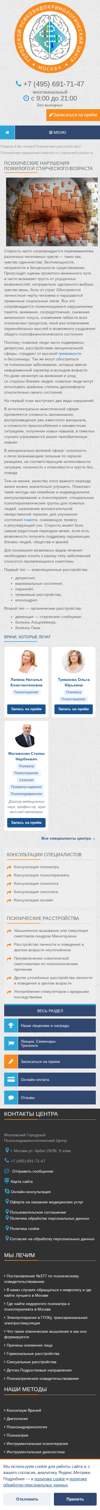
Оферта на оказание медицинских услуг (46, 1202)
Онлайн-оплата (35, 1079)
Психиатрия (17, 1435)
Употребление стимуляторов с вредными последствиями (51, 994)
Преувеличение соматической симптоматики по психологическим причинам (46, 963)
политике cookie (49, 1478)
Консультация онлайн (33, 900)
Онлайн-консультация (30, 1191)
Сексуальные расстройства (31, 1362)
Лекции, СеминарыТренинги (38, 1043)
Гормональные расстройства (32, 1353)
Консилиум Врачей (23, 1410)
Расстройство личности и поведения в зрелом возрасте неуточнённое (49, 947)
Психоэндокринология (26, 1427)
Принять (75, 1499)
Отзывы (28, 1097)
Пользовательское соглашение (38, 1212)
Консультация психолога (36, 883)
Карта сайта (21, 1181)
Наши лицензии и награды (45, 1025)
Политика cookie (24, 1228)
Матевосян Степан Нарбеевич (26, 756)
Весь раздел (50, 1011)
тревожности (69, 353)
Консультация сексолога (36, 891)
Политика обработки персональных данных (49, 1218)
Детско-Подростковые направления (39, 1370)
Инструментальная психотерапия (37, 1443)
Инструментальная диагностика (35, 1452)
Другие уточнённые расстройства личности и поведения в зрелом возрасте (53, 980)
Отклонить (27, 1499)
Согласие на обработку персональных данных (52, 1239)
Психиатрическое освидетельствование (42, 1378)
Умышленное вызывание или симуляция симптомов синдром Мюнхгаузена (51, 933)
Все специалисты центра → (68, 838)
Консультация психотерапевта (41, 875)
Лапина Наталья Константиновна (26, 682)
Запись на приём (26, 709)
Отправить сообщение (32, 1171)
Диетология (17, 1418)
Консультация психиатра (36, 867)
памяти (31, 519)
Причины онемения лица (29, 1345)
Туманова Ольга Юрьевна (74, 682)
